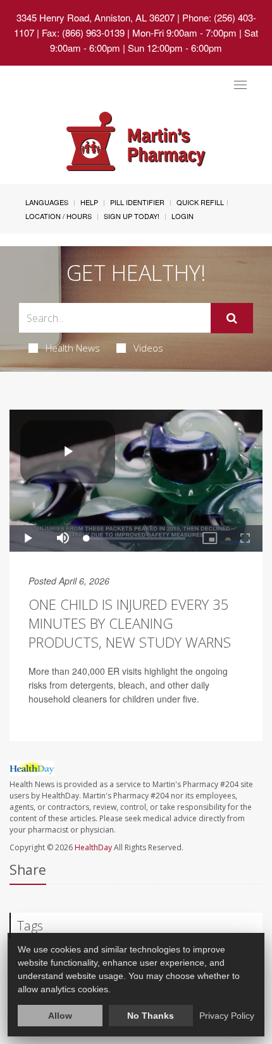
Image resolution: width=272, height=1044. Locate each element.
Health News (73, 347)
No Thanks (150, 1016)
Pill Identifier (137, 202)
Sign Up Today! (131, 216)
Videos (148, 347)
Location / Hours (58, 216)
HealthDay (93, 847)
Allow (60, 1016)
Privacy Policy (226, 1016)
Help (89, 202)
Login (182, 216)
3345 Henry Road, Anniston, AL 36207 (95, 17)
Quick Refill (200, 202)
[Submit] (232, 318)
